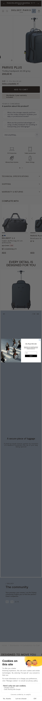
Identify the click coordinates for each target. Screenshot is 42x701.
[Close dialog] (40, 340)
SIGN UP (31, 355)
